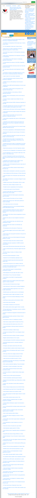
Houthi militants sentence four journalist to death (12, 391)
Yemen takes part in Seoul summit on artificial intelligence (14, 286)
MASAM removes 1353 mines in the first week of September (14, 109)
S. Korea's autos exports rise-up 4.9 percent (11, 189)
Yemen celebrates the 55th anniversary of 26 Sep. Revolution (14, 173)
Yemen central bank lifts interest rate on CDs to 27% (13, 324)
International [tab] (8, 5)
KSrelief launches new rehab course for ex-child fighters (13, 292)
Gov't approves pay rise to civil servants (10, 204)
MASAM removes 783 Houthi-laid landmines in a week (13, 448)
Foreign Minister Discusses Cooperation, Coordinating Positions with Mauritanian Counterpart (29, 27)
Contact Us (27, 493)
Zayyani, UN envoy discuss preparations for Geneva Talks (13, 446)
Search (33, 2)
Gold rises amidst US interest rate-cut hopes (11, 284)
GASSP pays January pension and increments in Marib (13, 300)
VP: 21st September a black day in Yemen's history (12, 46)
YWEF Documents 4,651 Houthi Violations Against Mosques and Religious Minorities (15, 8)
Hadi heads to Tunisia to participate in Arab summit (12, 366)
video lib (31, 49)
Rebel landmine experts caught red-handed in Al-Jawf (13, 294)
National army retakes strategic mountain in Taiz (12, 184)
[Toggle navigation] (3, 31)
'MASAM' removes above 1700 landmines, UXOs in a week (14, 182)
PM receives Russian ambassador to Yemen (11, 255)
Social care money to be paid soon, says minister (12, 425)
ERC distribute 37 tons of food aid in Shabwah (11, 274)
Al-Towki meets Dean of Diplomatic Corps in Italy (12, 485)
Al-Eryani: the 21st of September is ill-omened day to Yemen (14, 150)
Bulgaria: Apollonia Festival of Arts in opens (11, 337)
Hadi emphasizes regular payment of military (11, 428)
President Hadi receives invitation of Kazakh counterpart (13, 335)
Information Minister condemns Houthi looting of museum (13, 348)
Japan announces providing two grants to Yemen (12, 358)
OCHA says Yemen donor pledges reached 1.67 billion (13, 353)
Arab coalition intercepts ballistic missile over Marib (12, 454)
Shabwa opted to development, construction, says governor (14, 170)
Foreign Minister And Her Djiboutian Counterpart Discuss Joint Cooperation (30, 22)
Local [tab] (4, 5)
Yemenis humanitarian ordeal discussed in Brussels (12, 377)
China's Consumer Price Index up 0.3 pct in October (12, 198)
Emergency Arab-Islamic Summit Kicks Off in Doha (12, 345)
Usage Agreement (21, 493)
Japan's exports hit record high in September (11, 76)
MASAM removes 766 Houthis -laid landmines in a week (13, 458)
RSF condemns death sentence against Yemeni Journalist (13, 306)
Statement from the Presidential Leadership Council (12, 257)
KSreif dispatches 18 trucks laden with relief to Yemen (13, 272)
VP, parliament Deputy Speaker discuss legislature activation (14, 456)
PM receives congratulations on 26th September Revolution (14, 129)
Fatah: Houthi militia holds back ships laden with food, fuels (14, 246)
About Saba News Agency (12, 493)
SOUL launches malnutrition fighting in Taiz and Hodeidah (13, 364)
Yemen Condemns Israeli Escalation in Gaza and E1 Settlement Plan (30, 19)
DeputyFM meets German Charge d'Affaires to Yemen (13, 433)
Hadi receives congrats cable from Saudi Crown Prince (13, 321)
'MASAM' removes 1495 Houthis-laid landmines (12, 375)
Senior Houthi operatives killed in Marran (10, 413)
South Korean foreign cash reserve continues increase (13, 240)
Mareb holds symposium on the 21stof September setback (14, 148)
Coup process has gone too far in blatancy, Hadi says (13, 263)
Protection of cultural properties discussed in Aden (12, 356)
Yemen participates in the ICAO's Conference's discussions (14, 340)
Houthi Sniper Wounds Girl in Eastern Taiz (31, 47)
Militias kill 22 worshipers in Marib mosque (11, 329)
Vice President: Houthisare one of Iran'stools (11, 304)
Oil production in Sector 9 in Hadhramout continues (12, 319)
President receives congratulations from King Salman (13, 186)
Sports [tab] (19, 5)
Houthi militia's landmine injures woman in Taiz (11, 397)
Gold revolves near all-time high (9, 302)
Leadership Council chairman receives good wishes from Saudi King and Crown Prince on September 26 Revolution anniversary (13, 123)
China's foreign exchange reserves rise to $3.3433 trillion (13, 386)
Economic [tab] (14, 5)
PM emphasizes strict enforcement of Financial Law (12, 228)
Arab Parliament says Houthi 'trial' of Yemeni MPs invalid (13, 389)
